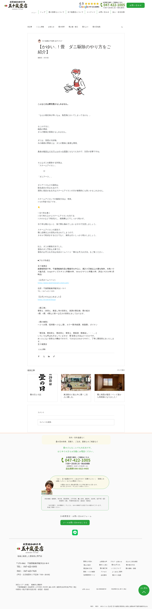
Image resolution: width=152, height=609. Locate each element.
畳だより (85, 27)
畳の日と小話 (35, 395)
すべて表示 (121, 370)
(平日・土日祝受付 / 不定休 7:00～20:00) (33, 574)
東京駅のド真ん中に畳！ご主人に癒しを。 (76, 396)
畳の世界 (61, 27)
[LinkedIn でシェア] (49, 356)
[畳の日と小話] (42, 382)
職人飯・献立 (73, 27)
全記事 (29, 27)
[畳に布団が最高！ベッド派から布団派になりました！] (109, 382)
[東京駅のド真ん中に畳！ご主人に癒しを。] (76, 382)
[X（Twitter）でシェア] (44, 356)
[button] (56, 12)
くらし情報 (40, 27)
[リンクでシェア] (54, 356)
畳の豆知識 (96, 27)
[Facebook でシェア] (39, 356)
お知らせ (51, 27)
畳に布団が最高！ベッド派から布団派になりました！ (109, 396)
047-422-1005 (30, 566)
